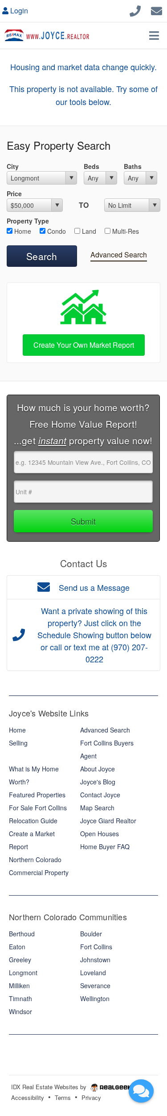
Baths (133, 166)
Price (14, 193)
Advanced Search (118, 254)
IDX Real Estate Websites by (49, 1086)
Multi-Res (124, 231)
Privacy (91, 1097)
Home (21, 231)
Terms (63, 1097)
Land (88, 231)
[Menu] (154, 35)
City (13, 166)
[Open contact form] (156, 9)
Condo (55, 231)
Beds (91, 166)
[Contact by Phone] (135, 9)
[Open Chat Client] (141, 1091)
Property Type (28, 220)
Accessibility (27, 1097)
